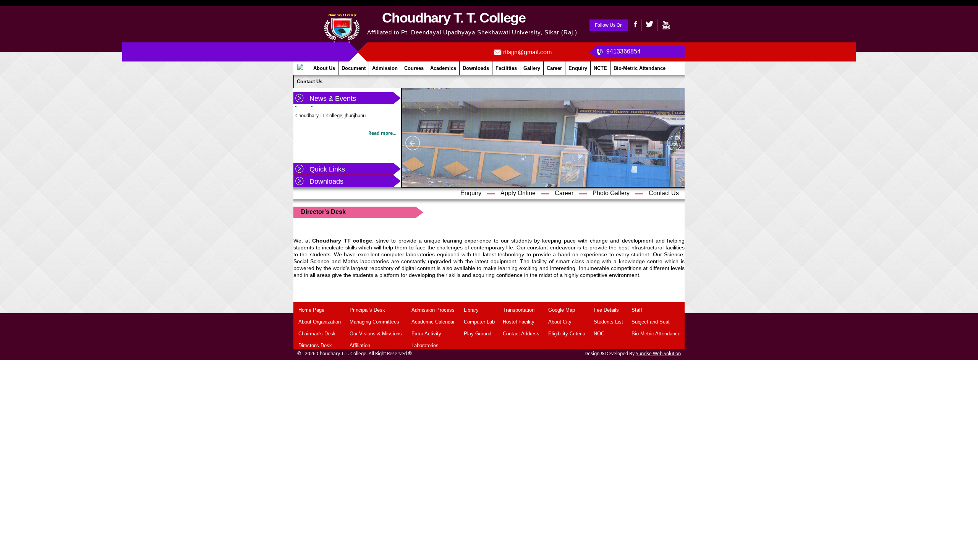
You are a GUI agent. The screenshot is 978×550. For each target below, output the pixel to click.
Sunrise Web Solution (658, 353)
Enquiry (470, 193)
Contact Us (664, 193)
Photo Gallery (611, 193)
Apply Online (518, 193)
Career (564, 193)
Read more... (382, 128)
